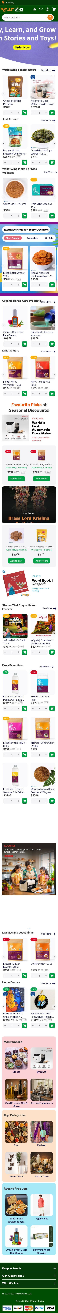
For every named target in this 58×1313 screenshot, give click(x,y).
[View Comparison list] (34, 9)
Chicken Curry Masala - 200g (41, 464)
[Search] (50, 17)
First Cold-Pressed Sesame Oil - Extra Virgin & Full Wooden (14, 791)
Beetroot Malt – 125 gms (41, 205)
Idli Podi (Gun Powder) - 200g (42, 744)
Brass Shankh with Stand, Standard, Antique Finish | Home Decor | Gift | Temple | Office (43, 1015)
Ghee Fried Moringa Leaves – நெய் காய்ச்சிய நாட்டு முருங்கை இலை (41, 152)
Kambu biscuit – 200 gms (14, 205)
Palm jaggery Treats (14, 100)
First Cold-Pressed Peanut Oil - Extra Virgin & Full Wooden (14, 698)
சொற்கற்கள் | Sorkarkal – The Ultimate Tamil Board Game (42, 642)
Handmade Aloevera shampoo (42, 334)
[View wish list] (41, 9)
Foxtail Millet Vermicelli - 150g (12, 383)
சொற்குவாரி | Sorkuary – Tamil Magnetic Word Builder (14, 642)
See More (46, 70)
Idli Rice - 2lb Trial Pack (40, 698)
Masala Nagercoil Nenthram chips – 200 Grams (43, 274)
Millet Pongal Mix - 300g (40, 102)
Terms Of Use (22, 1301)
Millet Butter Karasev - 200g (14, 274)
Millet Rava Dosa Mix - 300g (15, 744)
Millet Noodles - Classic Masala (41, 546)
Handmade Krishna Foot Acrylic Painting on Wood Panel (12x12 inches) (14, 1015)
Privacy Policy (37, 1301)
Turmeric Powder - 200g (16, 464)
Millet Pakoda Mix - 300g (41, 383)
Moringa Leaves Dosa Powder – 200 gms (42, 791)
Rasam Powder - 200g (43, 963)
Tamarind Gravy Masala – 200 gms (13, 965)
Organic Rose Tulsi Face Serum (13, 334)
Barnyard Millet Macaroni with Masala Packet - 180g (15, 152)
